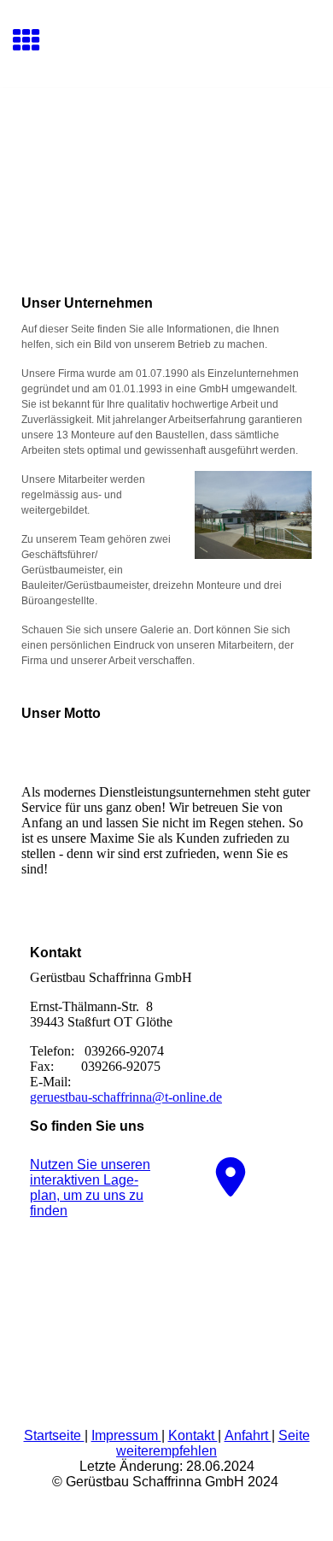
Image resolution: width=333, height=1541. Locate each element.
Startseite (54, 1435)
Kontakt (193, 1435)
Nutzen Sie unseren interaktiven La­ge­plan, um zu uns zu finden (90, 1187)
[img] (166, 159)
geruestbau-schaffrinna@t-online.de (126, 1097)
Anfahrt (248, 1435)
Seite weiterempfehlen (213, 1443)
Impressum (126, 1435)
